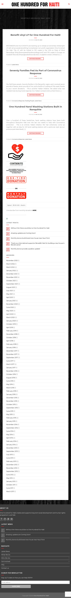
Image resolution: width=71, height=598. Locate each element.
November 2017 (11, 354)
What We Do (5, 555)
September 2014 (12, 428)
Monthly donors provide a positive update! (25, 249)
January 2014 (10, 444)
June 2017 (9, 361)
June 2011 (9, 488)
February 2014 (11, 441)
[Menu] (2, 4)
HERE (34, 210)
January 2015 (10, 421)
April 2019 (9, 327)
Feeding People (29, 100)
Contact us (5, 568)
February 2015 (11, 418)
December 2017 (11, 351)
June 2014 (9, 431)
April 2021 (9, 297)
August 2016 (10, 378)
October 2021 (11, 280)
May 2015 (9, 414)
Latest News (15, 64)
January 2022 (11, 270)
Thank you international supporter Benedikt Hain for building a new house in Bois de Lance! (38, 244)
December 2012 (11, 464)
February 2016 (11, 391)
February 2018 (11, 344)
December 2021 (11, 274)
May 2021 (9, 294)
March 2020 (10, 317)
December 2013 (11, 448)
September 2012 (12, 471)
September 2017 (12, 357)
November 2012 (11, 468)
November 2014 (11, 424)
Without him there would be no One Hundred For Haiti (30, 228)
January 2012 (10, 481)
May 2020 (9, 311)
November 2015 (11, 401)
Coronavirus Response (18, 100)
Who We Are (5, 558)
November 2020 (12, 304)
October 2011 (10, 485)
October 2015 (11, 404)
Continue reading (35, 58)
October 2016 (11, 374)
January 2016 (10, 394)
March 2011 (10, 491)
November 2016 (11, 371)
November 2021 (11, 277)
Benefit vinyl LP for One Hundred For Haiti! (35, 35)
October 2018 (11, 337)
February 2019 (11, 331)
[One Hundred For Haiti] (35, 4)
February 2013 (11, 461)
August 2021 (10, 287)
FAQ (2, 565)
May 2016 (9, 384)
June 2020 (10, 307)
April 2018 (9, 341)
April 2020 (10, 314)
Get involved (5, 561)
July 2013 (9, 454)
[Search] (69, 4)
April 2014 (9, 438)
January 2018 (11, 347)
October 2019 (11, 324)
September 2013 (12, 451)
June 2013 (9, 458)
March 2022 (10, 267)
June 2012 (9, 475)
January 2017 (10, 367)
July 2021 (9, 290)
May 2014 (9, 434)
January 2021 (10, 301)
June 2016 (9, 381)
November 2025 (12, 260)
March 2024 (10, 264)
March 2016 (10, 388)
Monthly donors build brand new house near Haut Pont (30, 238)
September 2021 (12, 284)
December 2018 (11, 334)
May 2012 (9, 478)
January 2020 (11, 321)
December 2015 (11, 398)
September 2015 (12, 408)
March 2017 (10, 364)
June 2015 (9, 411)
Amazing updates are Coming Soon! (23, 233)
